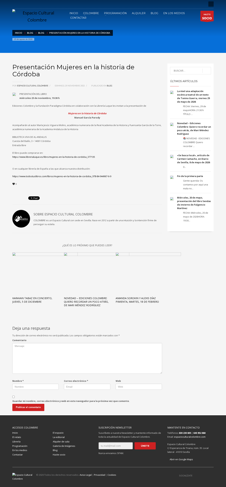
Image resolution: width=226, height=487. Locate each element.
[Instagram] (20, 4)
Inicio (15, 432)
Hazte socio (59, 454)
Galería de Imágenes (64, 446)
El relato (16, 437)
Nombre (18, 380)
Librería (16, 441)
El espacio (58, 432)
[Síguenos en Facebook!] (195, 475)
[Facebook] (15, 4)
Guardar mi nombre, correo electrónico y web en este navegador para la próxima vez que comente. (71, 401)
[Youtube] (31, 4)
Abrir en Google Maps (181, 459)
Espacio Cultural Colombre (33, 85)
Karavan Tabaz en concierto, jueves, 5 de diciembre (32, 299)
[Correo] (41, 4)
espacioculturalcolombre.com (190, 436)
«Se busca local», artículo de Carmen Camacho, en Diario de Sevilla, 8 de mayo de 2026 (193, 159)
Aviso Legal (86, 474)
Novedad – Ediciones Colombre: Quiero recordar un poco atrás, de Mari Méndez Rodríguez (86, 301)
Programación (19, 446)
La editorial (59, 437)
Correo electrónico (76, 380)
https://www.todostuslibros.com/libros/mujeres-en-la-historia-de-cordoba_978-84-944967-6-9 (61, 176)
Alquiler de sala (61, 441)
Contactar (17, 454)
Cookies (112, 474)
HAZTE (207, 16)
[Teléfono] (36, 4)
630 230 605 (185, 432)
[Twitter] (25, 4)
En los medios (19, 450)
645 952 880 (199, 432)
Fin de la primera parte (190, 176)
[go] (206, 71)
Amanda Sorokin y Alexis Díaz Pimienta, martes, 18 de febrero (137, 299)
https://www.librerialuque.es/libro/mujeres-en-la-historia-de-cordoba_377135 (53, 156)
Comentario (19, 340)
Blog (109, 85)
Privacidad (99, 474)
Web (118, 380)
